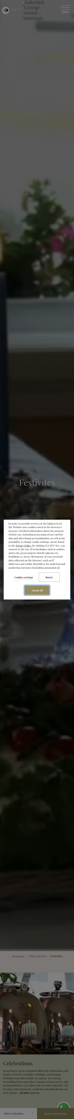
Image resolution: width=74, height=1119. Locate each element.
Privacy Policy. (24, 545)
